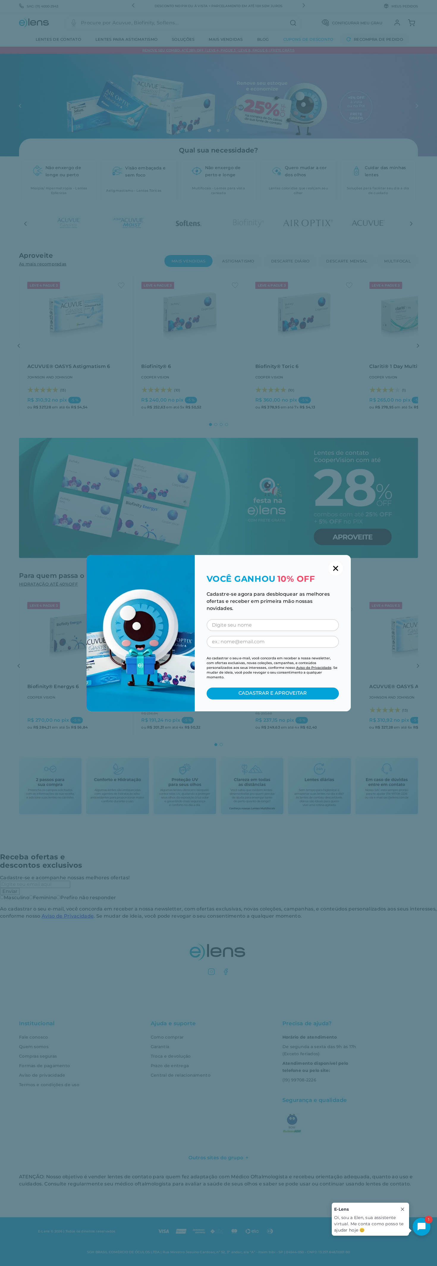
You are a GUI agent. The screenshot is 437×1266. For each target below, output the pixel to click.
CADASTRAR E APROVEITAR (272, 693)
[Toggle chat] (421, 1227)
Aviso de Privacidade (313, 668)
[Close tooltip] (402, 1209)
